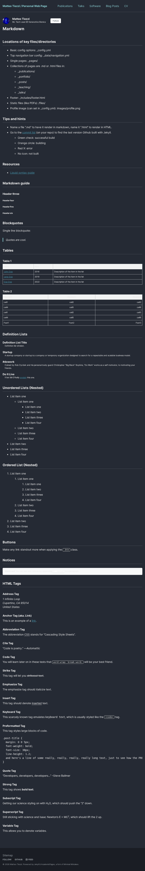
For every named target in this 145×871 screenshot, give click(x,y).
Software (95, 6)
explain (23, 377)
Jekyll (36, 864)
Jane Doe (8, 277)
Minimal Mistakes (71, 864)
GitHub (18, 859)
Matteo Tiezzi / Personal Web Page (25, 6)
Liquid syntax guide (22, 172)
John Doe (8, 271)
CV (126, 6)
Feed (30, 859)
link (34, 620)
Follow (56, 21)
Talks (81, 6)
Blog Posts (112, 6)
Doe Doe (8, 282)
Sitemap (8, 855)
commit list (28, 132)
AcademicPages (48, 864)
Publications (65, 6)
